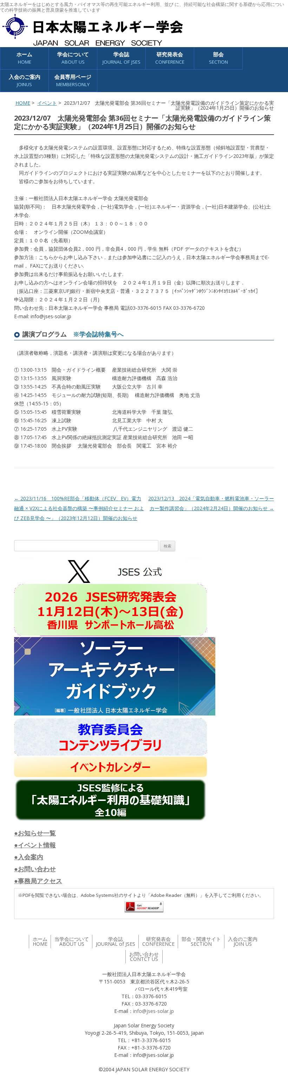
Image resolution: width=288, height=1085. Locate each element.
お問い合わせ (144, 956)
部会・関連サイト (201, 941)
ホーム (24, 58)
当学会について (71, 941)
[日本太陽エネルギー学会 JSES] (92, 30)
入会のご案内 (24, 80)
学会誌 (115, 941)
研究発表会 (169, 58)
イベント (47, 102)
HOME (22, 102)
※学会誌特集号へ (98, 334)
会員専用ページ (72, 80)
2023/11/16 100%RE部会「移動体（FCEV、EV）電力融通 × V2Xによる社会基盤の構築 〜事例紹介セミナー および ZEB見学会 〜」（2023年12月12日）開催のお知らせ (79, 508)
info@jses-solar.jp (153, 1011)
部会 (218, 58)
